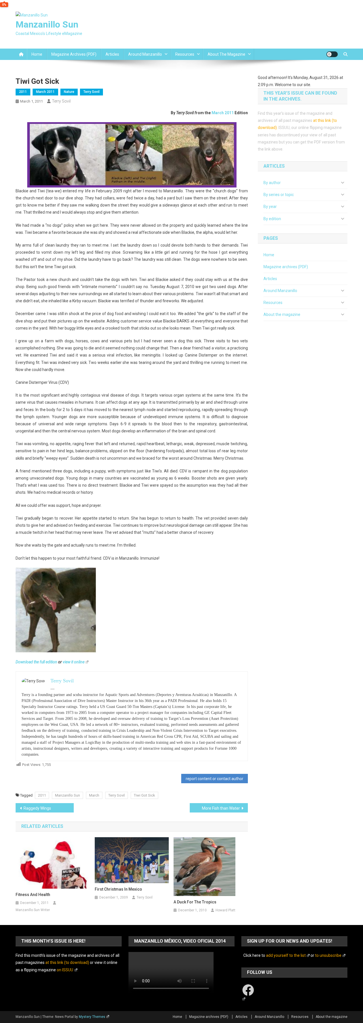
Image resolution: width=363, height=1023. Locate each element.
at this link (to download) (67, 962)
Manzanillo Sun (47, 24)
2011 (23, 92)
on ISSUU (65, 970)
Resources (184, 54)
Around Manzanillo (145, 54)
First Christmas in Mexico (118, 889)
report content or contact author (214, 778)
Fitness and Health (33, 894)
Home (36, 54)
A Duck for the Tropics (195, 902)
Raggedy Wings (37, 808)
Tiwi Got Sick (144, 795)
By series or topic (278, 194)
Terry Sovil (91, 92)
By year (270, 206)
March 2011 (45, 92)
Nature (69, 92)
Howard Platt (225, 910)
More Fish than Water (221, 808)
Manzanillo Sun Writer (33, 910)
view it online (74, 662)
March (94, 795)
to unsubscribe (328, 955)
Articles (112, 54)
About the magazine (226, 54)
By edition (272, 218)
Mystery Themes (92, 1017)
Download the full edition (36, 662)
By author (272, 182)
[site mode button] (332, 54)
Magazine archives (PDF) (73, 54)
